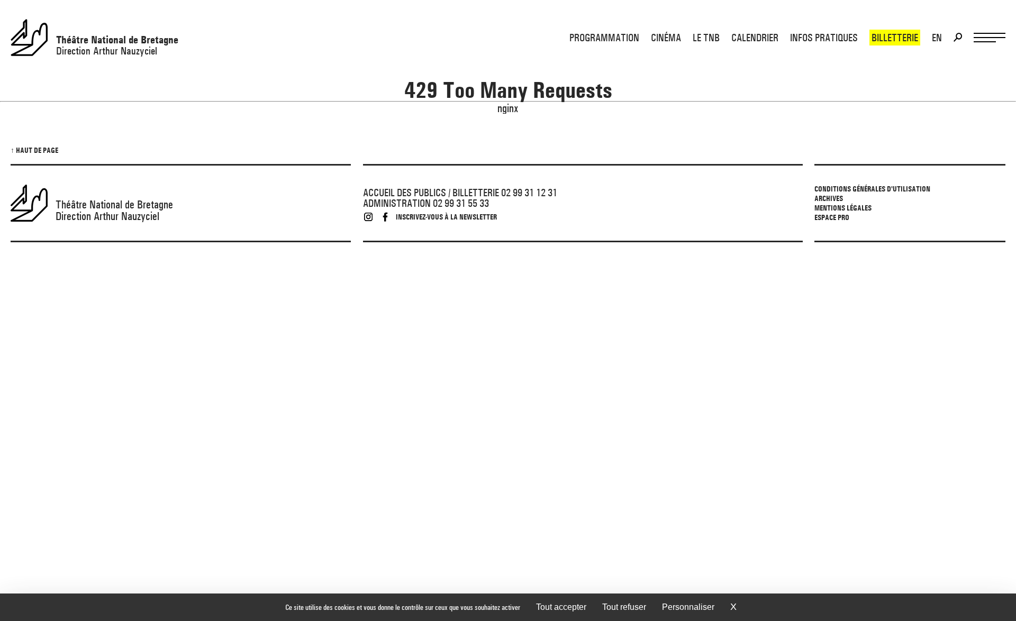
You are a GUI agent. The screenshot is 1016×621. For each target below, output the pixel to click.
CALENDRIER (754, 37)
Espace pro (831, 217)
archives (828, 198)
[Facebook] (385, 216)
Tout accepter (561, 606)
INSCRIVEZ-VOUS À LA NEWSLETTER (446, 217)
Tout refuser (624, 606)
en (937, 37)
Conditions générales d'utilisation (872, 189)
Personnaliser (688, 606)
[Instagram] (368, 216)
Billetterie (895, 37)
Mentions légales (843, 208)
